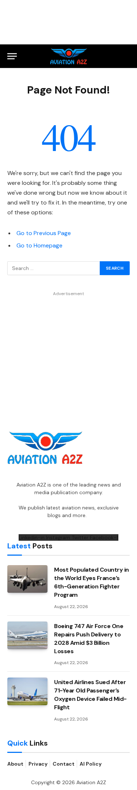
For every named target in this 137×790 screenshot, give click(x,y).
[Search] (126, 56)
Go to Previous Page (43, 233)
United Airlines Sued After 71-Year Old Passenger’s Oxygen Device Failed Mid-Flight (90, 694)
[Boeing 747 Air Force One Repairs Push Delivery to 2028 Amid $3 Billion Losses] (27, 635)
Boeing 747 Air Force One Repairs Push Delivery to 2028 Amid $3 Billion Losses (88, 638)
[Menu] (12, 56)
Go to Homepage (39, 245)
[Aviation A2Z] (68, 56)
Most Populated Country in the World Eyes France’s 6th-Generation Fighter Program (91, 582)
